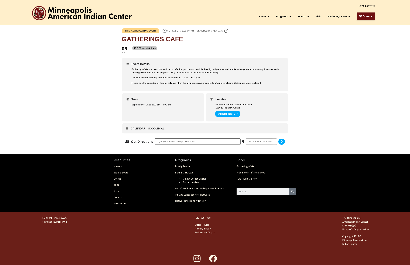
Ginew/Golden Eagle (194, 178)
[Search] (292, 191)
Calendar (138, 128)
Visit (318, 16)
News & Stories (366, 5)
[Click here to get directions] (281, 142)
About (262, 16)
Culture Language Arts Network (192, 194)
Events (302, 16)
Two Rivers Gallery (247, 178)
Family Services (183, 166)
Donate (118, 197)
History (118, 166)
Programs (282, 16)
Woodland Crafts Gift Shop (251, 172)
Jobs (116, 184)
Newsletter (120, 203)
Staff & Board (121, 172)
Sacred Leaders (191, 182)
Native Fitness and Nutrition (190, 200)
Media (117, 191)
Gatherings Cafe (337, 16)
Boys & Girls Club (184, 172)
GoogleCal (156, 128)
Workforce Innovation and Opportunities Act (199, 188)
